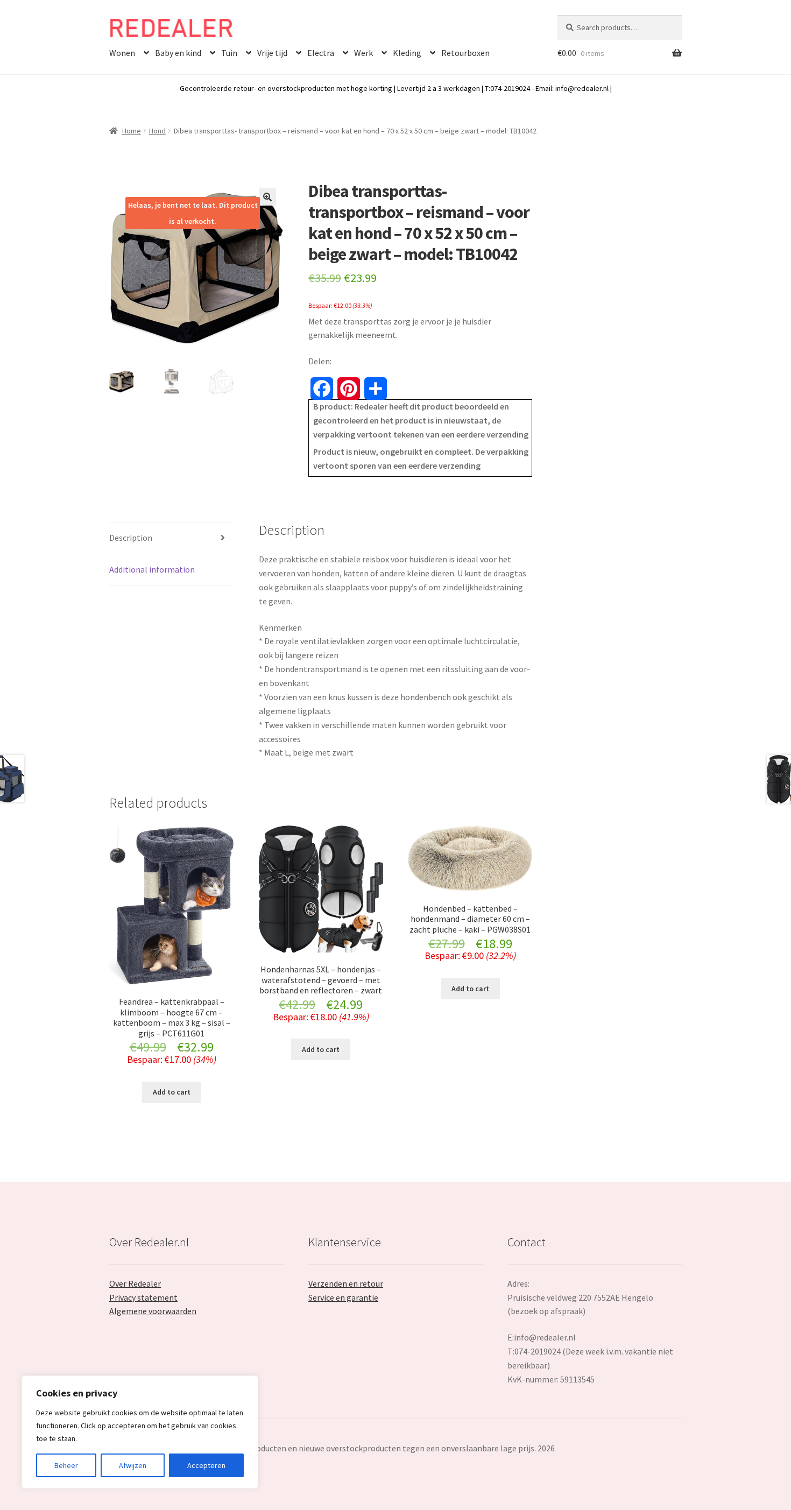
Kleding (407, 52)
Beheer (66, 1465)
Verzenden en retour (345, 1283)
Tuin (229, 52)
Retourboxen (465, 52)
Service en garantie (343, 1297)
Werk (363, 52)
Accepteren (206, 1465)
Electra (320, 52)
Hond (157, 131)
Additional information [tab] (152, 569)
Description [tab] (130, 537)
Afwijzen (132, 1465)
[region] (140, 1431)
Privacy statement (143, 1297)
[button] (267, 197)
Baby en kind (178, 52)
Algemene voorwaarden (152, 1311)
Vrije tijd (272, 52)
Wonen (122, 52)
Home (131, 131)
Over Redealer (135, 1283)
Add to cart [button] (171, 1092)
